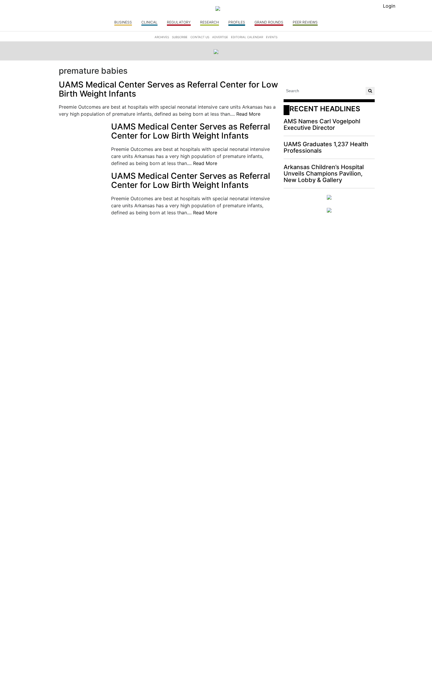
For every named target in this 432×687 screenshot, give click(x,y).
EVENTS (271, 37)
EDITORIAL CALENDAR (247, 37)
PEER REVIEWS (305, 22)
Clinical (149, 22)
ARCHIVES (162, 37)
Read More (248, 114)
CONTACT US (199, 37)
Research (209, 22)
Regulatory (179, 22)
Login (389, 6)
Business (123, 22)
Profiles (236, 22)
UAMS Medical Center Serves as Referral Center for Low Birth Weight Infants (168, 89)
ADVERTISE (220, 37)
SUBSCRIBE (179, 37)
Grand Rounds (268, 22)
